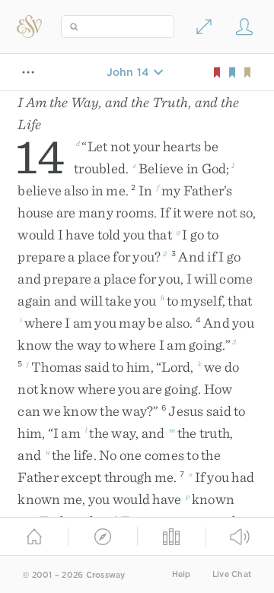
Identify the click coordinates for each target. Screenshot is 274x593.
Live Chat (231, 574)
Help (181, 574)
